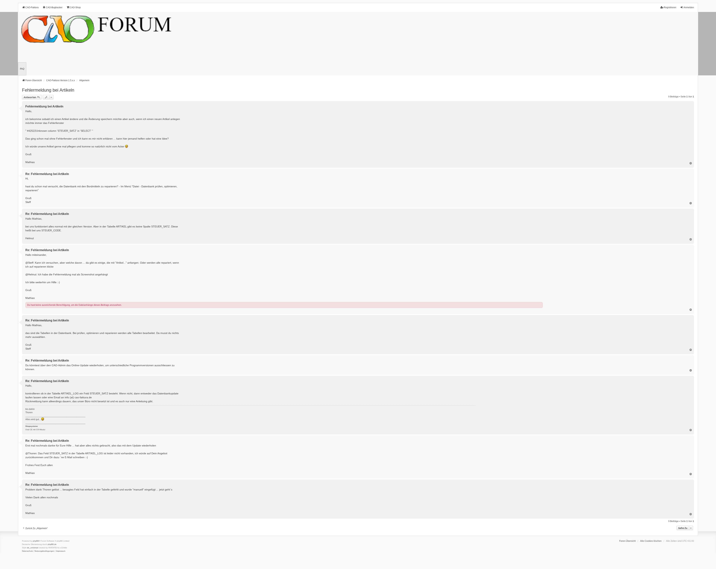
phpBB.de (52, 544)
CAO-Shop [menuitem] (75, 7)
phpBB (36, 541)
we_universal (32, 548)
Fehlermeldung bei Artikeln (48, 90)
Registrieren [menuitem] (670, 7)
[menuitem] (27, 551)
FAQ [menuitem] (22, 69)
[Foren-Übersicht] (358, 44)
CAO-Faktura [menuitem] (32, 7)
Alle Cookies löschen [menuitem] (651, 541)
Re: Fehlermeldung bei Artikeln (47, 174)
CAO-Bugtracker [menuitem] (54, 7)
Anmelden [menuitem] (689, 7)
